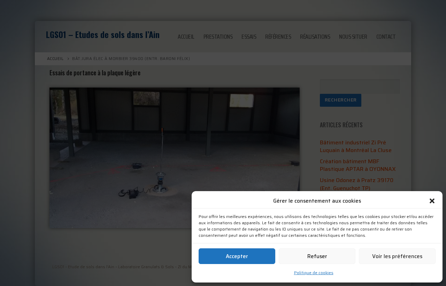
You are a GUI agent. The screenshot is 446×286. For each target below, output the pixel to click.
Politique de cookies (313, 272)
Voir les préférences (397, 256)
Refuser (317, 256)
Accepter (237, 256)
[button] (432, 200)
